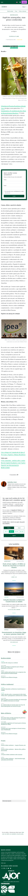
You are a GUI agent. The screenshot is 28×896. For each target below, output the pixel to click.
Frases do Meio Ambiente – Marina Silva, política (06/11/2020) (13, 749)
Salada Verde (3, 665)
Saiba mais (3, 863)
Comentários (13, 475)
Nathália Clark (14, 36)
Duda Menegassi (14, 642)
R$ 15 (6, 531)
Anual (19, 528)
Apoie (24, 2)
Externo (2, 703)
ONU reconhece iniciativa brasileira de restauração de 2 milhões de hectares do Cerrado (14, 700)
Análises (6, 597)
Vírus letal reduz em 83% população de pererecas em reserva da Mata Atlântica (13, 718)
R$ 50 (16, 531)
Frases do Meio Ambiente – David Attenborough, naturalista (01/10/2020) (13, 759)
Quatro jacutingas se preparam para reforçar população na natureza (12, 667)
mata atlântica (6, 713)
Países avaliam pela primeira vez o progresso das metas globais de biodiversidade (13, 672)
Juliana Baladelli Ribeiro (14, 609)
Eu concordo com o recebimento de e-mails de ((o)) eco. (14, 192)
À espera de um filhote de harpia (9, 677)
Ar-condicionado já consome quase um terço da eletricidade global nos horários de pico (13, 705)
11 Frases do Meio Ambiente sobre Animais (11, 754)
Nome (5, 179)
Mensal (8, 528)
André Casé (14, 577)
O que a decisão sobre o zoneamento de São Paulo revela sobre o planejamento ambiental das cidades (14, 695)
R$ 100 (21, 531)
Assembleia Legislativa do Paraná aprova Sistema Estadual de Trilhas (13, 723)
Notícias (6, 629)
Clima (16, 11)
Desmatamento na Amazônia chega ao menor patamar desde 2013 (14, 633)
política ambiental (14, 47)
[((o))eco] (4, 6)
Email (5, 185)
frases (3, 741)
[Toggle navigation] (20, 2)
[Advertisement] (14, 784)
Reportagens (14, 15)
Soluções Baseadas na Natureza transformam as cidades (14, 601)
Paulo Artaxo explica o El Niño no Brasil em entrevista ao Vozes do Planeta (14, 565)
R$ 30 (11, 531)
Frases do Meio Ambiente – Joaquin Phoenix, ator (13, 745)
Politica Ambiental (22, 11)
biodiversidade (22, 46)
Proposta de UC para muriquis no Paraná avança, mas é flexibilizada (13, 729)
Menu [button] (23, 7)
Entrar (4, 894)
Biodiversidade (10, 11)
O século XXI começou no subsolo (9, 663)
